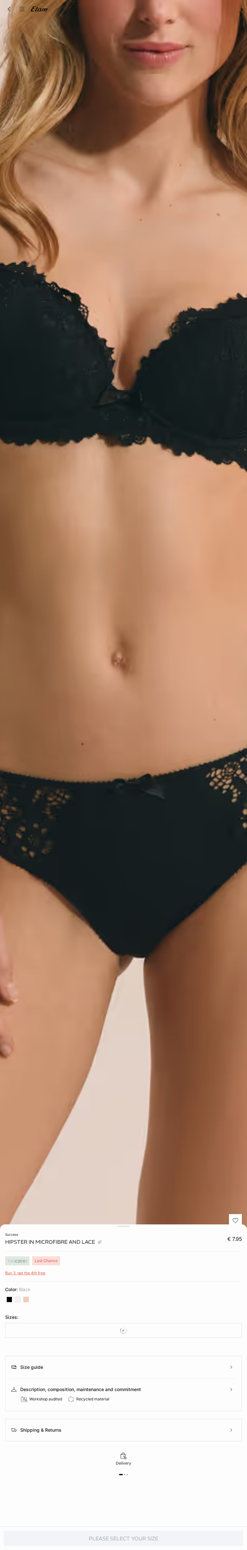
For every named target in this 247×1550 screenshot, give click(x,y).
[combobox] (123, 1330)
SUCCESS (11, 1234)
